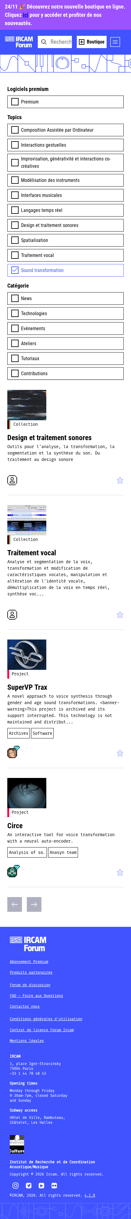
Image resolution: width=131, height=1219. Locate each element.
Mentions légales (27, 1041)
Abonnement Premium (29, 962)
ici (25, 15)
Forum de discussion (30, 985)
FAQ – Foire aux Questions (36, 996)
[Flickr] (54, 1188)
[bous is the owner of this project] (12, 872)
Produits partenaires (31, 973)
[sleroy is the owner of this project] (12, 753)
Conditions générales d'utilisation (46, 1019)
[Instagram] (15, 1188)
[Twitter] (28, 1188)
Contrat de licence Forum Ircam (42, 1030)
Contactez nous (25, 1007)
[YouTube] (41, 1188)
